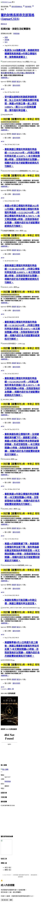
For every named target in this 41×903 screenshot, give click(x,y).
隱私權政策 (34, 875)
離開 (11, 900)
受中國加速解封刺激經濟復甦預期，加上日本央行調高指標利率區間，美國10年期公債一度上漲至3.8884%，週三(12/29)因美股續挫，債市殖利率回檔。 (22, 104)
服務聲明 (20, 877)
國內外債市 (16, 85)
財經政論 (16, 33)
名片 (6, 42)
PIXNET (9, 875)
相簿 (6, 37)
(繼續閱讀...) (5, 78)
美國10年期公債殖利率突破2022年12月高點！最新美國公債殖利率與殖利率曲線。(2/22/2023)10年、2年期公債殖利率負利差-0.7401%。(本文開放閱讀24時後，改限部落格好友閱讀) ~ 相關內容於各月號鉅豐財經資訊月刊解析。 (22, 215)
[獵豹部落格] (6, 854)
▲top (2, 89)
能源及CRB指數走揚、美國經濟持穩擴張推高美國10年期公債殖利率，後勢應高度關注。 (22, 53)
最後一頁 (11, 689)
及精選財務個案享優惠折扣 (10, 122)
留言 (18, 81)
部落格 (7, 40)
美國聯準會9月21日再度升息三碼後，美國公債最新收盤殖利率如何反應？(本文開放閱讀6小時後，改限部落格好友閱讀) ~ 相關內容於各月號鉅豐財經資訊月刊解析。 (22, 649)
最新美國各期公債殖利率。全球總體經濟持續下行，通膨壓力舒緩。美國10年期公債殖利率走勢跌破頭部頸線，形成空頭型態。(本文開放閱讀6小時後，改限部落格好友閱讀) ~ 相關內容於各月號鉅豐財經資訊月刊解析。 (22, 444)
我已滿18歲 (5, 900)
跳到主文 (4, 24)
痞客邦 (14, 81)
